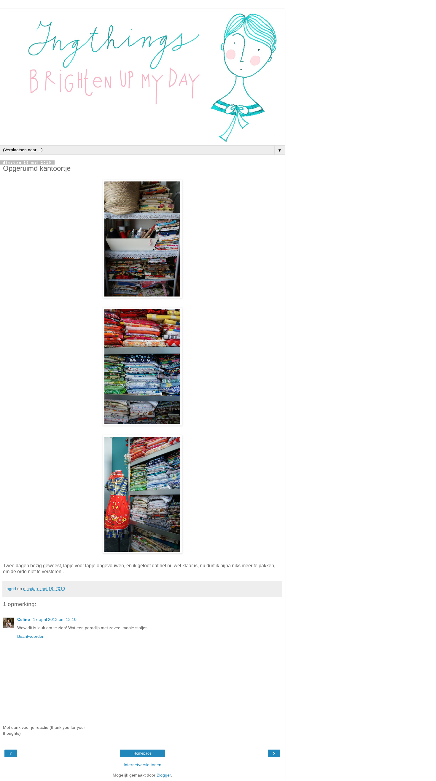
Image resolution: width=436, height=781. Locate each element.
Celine (24, 619)
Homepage (142, 753)
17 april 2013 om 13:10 (55, 619)
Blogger (164, 775)
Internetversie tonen (142, 764)
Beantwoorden (30, 636)
